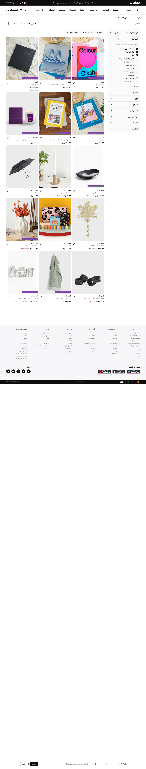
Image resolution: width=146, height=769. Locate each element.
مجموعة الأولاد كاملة (21, 358)
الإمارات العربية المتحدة (134, 346)
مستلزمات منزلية (123, 18)
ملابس (93, 333)
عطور (47, 338)
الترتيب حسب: (30, 23)
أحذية (93, 335)
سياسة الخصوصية (135, 335)
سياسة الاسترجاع (135, 338)
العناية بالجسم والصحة (43, 346)
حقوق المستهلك (135, 340)
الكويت (138, 348)
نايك (116, 333)
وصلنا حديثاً (91, 346)
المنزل (52, 10)
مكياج (47, 335)
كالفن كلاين (114, 348)
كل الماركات (114, 353)
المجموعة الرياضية (90, 343)
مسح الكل (115, 32)
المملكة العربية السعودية (133, 343)
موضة (115, 10)
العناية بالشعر (45, 340)
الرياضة (105, 10)
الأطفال (72, 10)
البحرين (138, 353)
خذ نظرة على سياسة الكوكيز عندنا (77, 764)
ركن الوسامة (69, 348)
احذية (25, 338)
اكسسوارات (91, 338)
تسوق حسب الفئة (67, 333)
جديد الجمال (46, 333)
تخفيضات (92, 351)
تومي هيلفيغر (113, 343)
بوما (116, 351)
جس (116, 340)
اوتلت (82, 10)
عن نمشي (137, 333)
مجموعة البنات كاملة (21, 356)
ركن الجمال (93, 10)
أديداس (115, 335)
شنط (93, 340)
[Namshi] (135, 2)
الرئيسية (137, 18)
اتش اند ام (114, 346)
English (9, 3)
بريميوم (62, 10)
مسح (115, 39)
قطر (138, 351)
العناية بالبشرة (45, 343)
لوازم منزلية (24, 348)
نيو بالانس (114, 338)
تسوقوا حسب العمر (21, 353)
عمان (138, 356)
